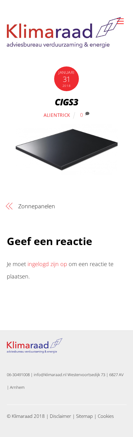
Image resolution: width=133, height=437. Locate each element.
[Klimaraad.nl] (64, 45)
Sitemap (84, 416)
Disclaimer (60, 416)
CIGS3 (67, 102)
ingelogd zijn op (47, 264)
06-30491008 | (20, 374)
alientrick (57, 115)
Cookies (106, 416)
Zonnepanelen (36, 206)
